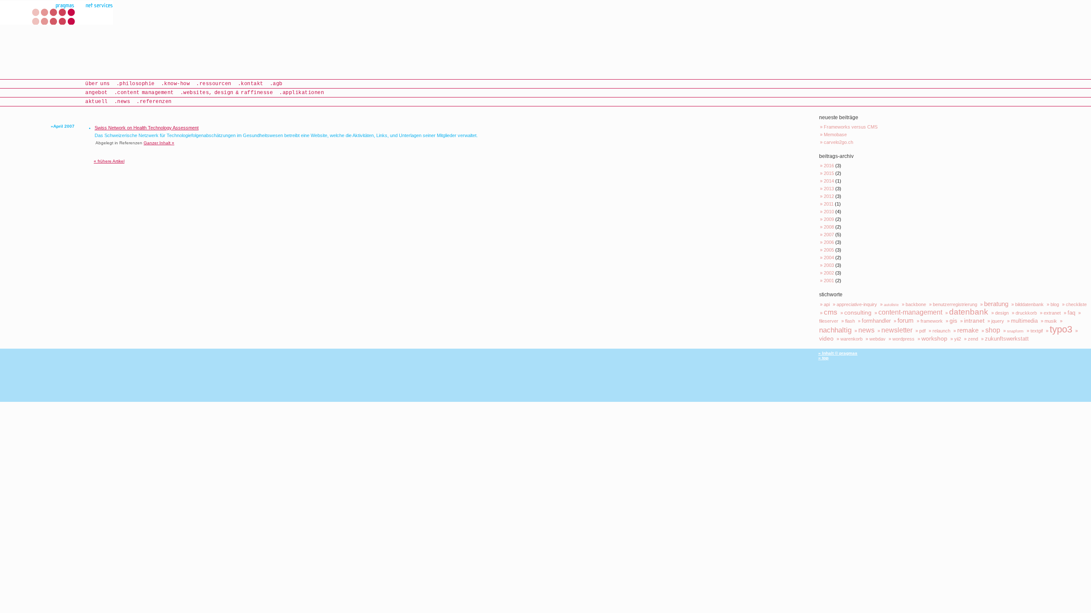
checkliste (1076, 304)
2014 (829, 180)
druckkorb (1026, 312)
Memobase (835, 134)
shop (992, 330)
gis (953, 320)
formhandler (876, 321)
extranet (1052, 312)
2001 (829, 280)
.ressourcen (213, 84)
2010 (829, 211)
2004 (829, 257)
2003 (829, 265)
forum (906, 320)
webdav (877, 338)
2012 (829, 196)
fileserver (828, 321)
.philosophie (135, 84)
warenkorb (851, 338)
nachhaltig (835, 330)
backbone (916, 304)
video (826, 338)
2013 (829, 188)
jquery (997, 321)
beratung (996, 303)
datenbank (968, 311)
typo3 (1061, 329)
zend (973, 338)
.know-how (175, 84)
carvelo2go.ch (838, 142)
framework (932, 321)
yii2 (957, 338)
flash (850, 321)
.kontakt (250, 84)
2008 (829, 226)
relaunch (941, 330)
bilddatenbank (1029, 304)
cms (830, 312)
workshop (934, 338)
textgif (1036, 330)
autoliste (891, 305)
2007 (829, 234)
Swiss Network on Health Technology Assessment (147, 127)
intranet (974, 320)
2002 (829, 272)
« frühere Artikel (109, 161)
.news (122, 102)
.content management (144, 93)
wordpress (903, 338)
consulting (858, 312)
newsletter (896, 330)
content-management (910, 312)
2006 (829, 242)
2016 (829, 165)
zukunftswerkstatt (1007, 338)
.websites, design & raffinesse (226, 93)
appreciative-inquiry (857, 304)
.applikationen (301, 93)
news (866, 330)
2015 (829, 173)
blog (1055, 304)
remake (967, 330)
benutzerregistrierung (955, 304)
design (1002, 312)
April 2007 (64, 126)
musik (1051, 321)
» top (823, 357)
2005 (829, 249)
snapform (1015, 331)
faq (1071, 312)
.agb (276, 84)
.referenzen (154, 102)
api (827, 304)
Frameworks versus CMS (850, 126)
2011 (829, 203)
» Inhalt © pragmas (837, 353)
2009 (829, 219)
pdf (922, 330)
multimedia (1024, 321)
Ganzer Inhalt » (159, 142)
